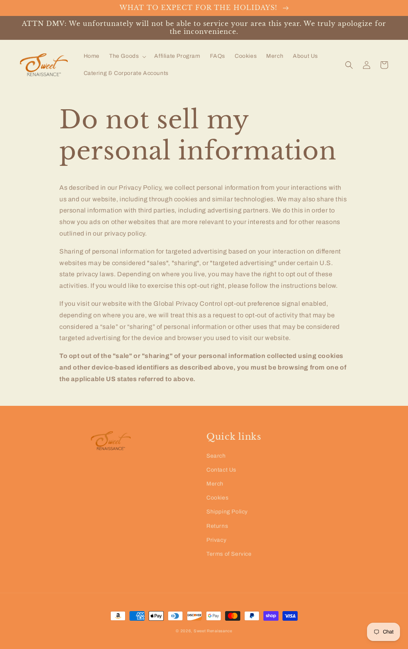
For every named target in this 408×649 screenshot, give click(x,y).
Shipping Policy (227, 512)
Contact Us (221, 470)
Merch (215, 484)
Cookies (217, 498)
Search (216, 456)
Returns (217, 526)
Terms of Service (229, 554)
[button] (126, 56)
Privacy (216, 540)
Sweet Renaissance (213, 631)
